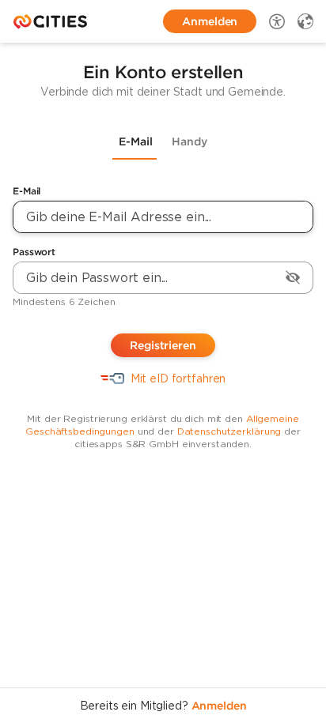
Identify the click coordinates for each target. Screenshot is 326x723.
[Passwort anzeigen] (292, 277)
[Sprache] (305, 21)
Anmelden (219, 706)
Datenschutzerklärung (229, 431)
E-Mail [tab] (136, 141)
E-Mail (26, 191)
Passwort (34, 252)
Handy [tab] (189, 141)
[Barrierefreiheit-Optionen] (277, 21)
